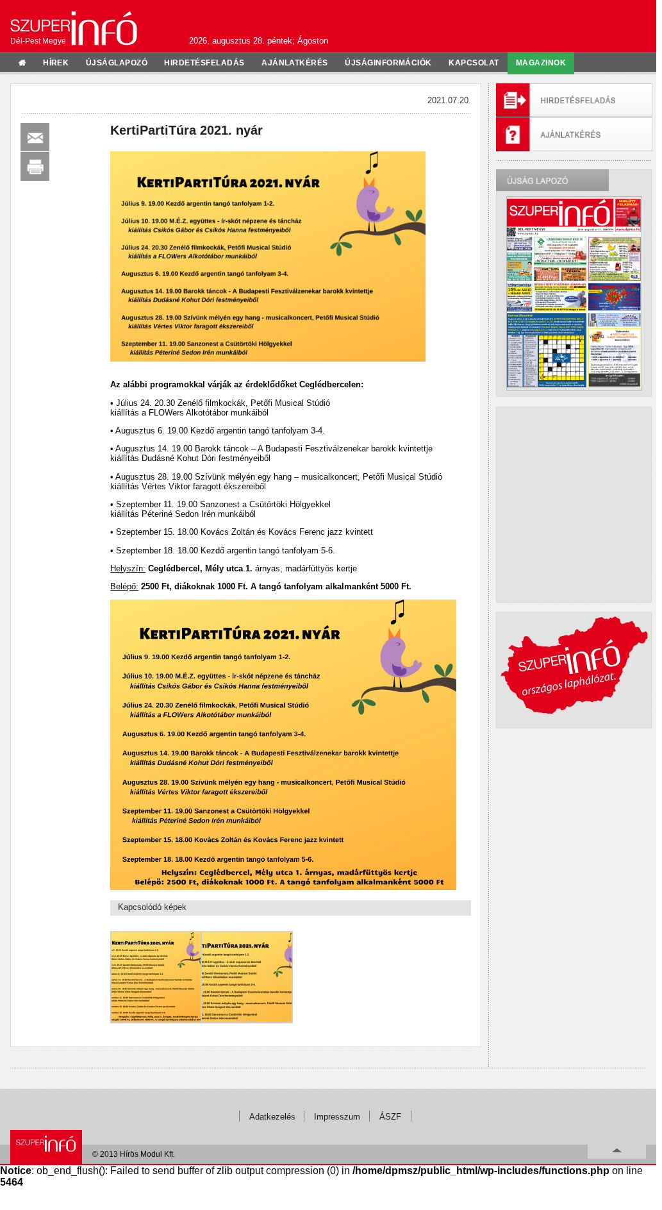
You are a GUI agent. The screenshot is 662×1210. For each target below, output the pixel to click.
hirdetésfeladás (204, 62)
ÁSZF (390, 1117)
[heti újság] (574, 293)
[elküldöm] (35, 137)
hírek (56, 62)
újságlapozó (116, 62)
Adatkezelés (272, 1117)
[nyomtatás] (35, 166)
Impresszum (337, 1117)
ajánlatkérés (294, 62)
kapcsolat (474, 62)
